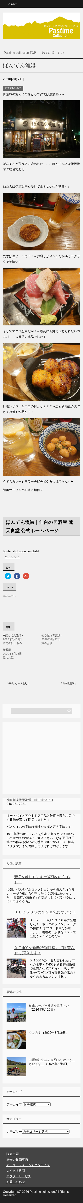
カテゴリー (14, 1131)
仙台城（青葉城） (52, 635)
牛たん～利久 (17, 683)
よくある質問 (15, 1170)
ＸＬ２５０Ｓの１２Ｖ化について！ (45, 912)
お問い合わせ (15, 1182)
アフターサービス (18, 1176)
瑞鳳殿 (7, 649)
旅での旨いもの (13, 88)
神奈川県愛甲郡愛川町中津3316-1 (30, 800)
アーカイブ (14, 1104)
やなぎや (35, 1032)
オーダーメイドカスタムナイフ (28, 1165)
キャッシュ (12, 557)
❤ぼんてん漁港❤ (13, 635)
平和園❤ (69, 683)
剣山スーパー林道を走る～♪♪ (49, 1005)
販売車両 (12, 1154)
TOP (20, 52)
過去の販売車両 (17, 1159)
